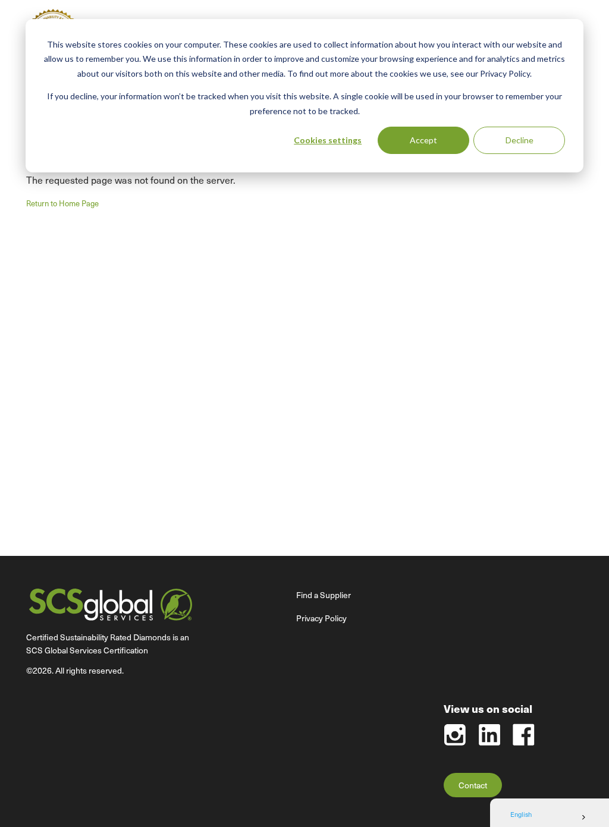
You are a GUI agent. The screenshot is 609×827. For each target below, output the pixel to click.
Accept (423, 140)
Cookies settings (328, 140)
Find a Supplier (323, 595)
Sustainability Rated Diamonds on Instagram (455, 735)
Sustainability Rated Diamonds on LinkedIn (489, 735)
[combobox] (549, 817)
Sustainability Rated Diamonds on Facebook (524, 735)
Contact (473, 785)
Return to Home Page (62, 203)
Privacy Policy (321, 618)
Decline (519, 140)
